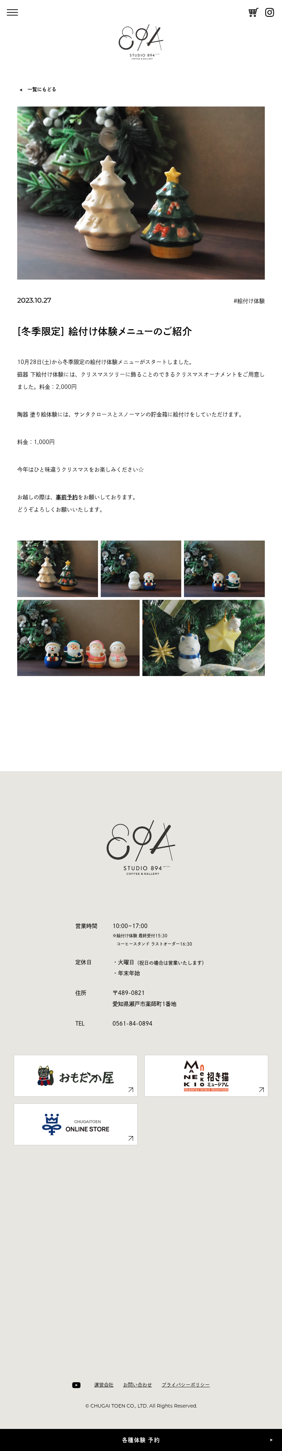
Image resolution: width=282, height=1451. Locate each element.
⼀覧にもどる (42, 89)
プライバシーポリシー (186, 1384)
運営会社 (103, 1384)
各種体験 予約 (141, 1440)
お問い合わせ (137, 1384)
